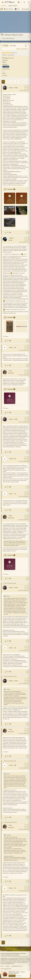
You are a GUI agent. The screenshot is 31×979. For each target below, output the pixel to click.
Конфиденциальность (17, 966)
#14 (20, 768)
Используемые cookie (6, 968)
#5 (19, 375)
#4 (19, 350)
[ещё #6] (27, 452)
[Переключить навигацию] (28, 2)
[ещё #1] (27, 232)
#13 (20, 733)
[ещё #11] (27, 672)
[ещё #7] (27, 487)
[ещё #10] (27, 641)
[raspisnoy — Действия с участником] (26, 239)
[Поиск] (24, 2)
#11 (20, 650)
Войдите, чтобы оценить (9, 55)
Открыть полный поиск (21, 49)
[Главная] (8, 2)
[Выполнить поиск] (26, 45)
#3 (19, 242)
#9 (19, 519)
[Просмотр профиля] (5, 88)
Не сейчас (19, 975)
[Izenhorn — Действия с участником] (26, 765)
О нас (2, 966)
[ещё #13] (27, 756)
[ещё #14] (27, 817)
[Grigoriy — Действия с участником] (26, 87)
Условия (7, 966)
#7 (19, 461)
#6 (19, 422)
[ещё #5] (27, 412)
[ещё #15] (27, 881)
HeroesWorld (3, 5)
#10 (19, 590)
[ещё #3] (27, 341)
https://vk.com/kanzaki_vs (17, 185)
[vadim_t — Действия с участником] (26, 347)
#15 (19, 829)
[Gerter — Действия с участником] (26, 372)
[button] (19, 2)
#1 (19, 90)
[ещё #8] (27, 510)
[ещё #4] (27, 365)
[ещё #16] (27, 936)
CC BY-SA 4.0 (25, 956)
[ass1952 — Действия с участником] (26, 458)
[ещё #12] (27, 724)
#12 (19, 683)
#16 (19, 890)
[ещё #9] (27, 578)
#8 (19, 496)
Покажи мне (12, 975)
